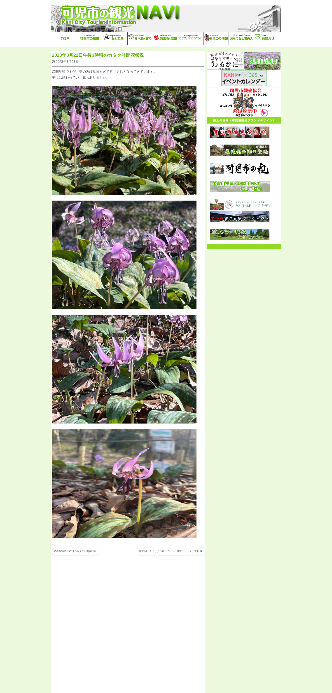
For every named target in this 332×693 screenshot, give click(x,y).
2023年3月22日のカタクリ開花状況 (76, 551)
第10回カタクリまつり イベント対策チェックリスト (169, 551)
